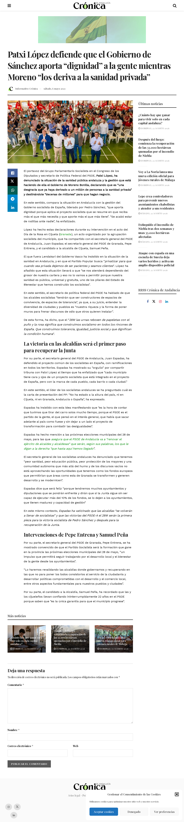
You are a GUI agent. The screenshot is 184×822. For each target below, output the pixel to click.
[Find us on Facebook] (148, 302)
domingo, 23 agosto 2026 (26, 648)
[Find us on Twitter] (153, 301)
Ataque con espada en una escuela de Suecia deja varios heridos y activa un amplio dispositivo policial (156, 259)
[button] (177, 794)
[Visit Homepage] (91, 5)
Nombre (14, 730)
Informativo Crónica (26, 88)
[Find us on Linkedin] (166, 302)
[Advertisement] (157, 368)
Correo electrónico (20, 746)
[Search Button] (174, 5)
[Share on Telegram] (13, 199)
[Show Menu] (9, 5)
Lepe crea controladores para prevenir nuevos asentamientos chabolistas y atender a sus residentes (156, 202)
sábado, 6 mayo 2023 (54, 88)
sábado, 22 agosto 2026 (153, 213)
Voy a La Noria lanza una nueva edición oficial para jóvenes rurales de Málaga (112, 641)
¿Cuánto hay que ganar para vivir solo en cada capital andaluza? (26, 641)
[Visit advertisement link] (92, 32)
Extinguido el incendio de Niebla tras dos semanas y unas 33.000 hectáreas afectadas (156, 231)
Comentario (16, 685)
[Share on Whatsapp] (13, 190)
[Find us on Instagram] (160, 302)
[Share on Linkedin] (13, 207)
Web (75, 746)
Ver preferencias (164, 812)
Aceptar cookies (104, 812)
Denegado (134, 812)
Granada (65, 234)
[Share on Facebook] (13, 173)
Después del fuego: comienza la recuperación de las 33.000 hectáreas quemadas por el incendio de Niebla (70, 637)
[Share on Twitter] (13, 181)
